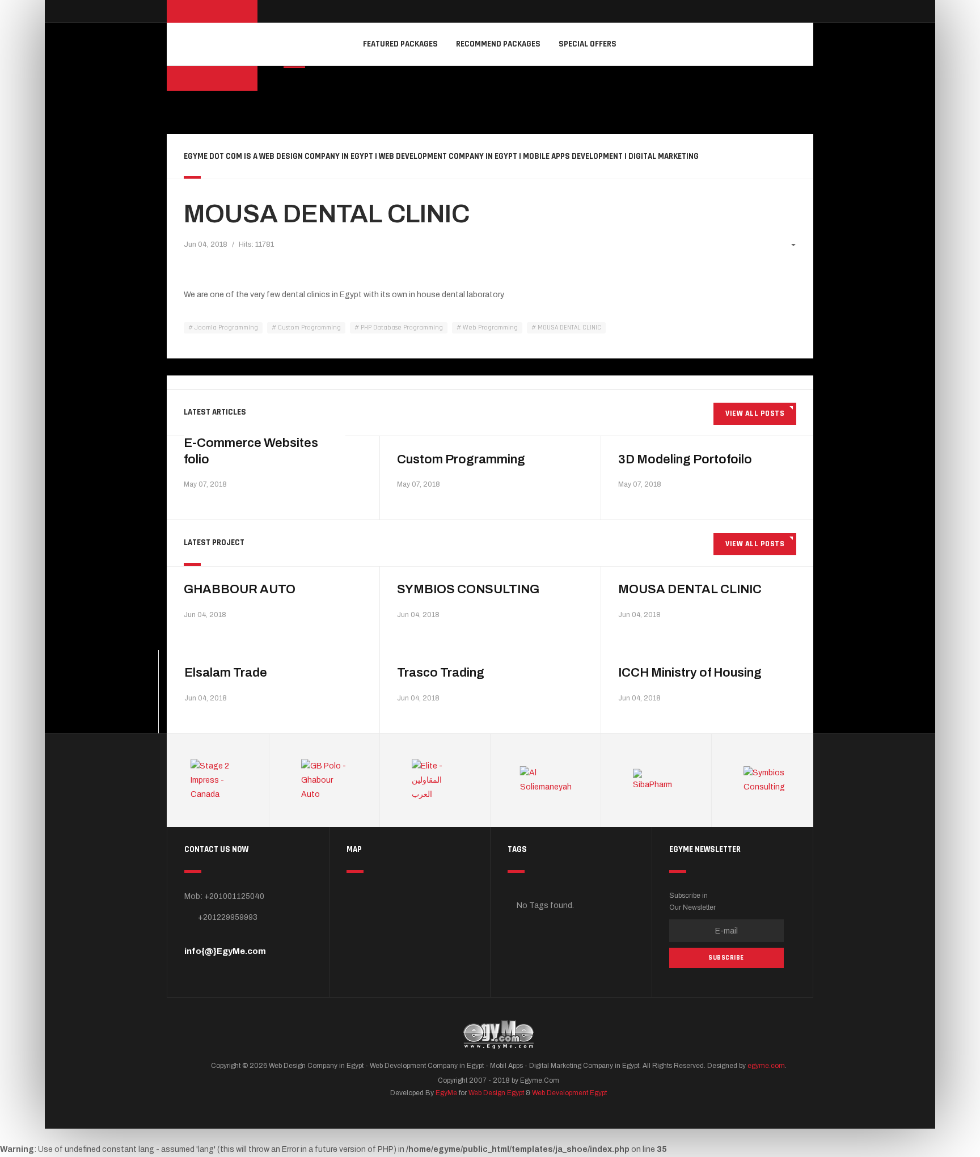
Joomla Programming (225, 327)
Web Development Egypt (569, 1093)
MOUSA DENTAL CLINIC (327, 213)
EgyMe (446, 1093)
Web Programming (489, 327)
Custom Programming (308, 327)
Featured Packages (400, 44)
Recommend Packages (498, 44)
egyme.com (766, 1066)
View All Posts (754, 413)
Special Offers (587, 44)
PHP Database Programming (401, 327)
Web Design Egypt (496, 1093)
